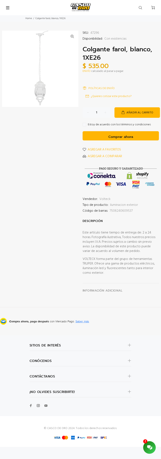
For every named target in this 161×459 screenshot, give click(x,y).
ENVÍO (87, 71)
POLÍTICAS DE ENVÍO (101, 88)
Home (28, 18)
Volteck (104, 199)
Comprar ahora (120, 136)
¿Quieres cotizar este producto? (111, 96)
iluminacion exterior (124, 205)
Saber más (82, 321)
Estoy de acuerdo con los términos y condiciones (119, 124)
